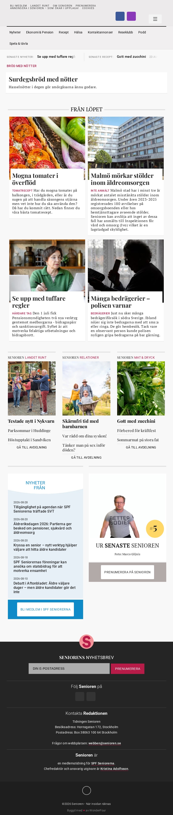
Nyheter (15, 32)
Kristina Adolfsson (114, 769)
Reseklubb (125, 32)
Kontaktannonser (100, 32)
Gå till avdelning (32, 447)
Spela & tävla (18, 43)
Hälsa (78, 32)
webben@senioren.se (105, 743)
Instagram (131, 16)
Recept (64, 32)
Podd (142, 32)
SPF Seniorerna (102, 763)
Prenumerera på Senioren (127, 572)
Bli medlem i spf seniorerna (45, 609)
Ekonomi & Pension (39, 32)
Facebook (120, 16)
